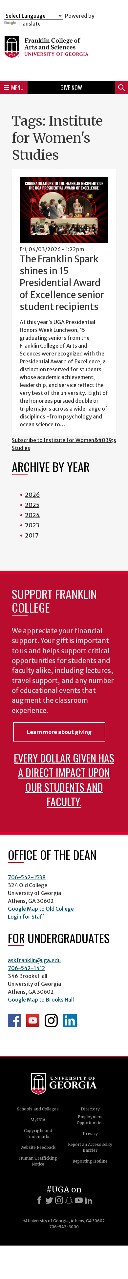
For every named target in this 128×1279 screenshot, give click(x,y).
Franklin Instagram (51, 1020)
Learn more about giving (59, 732)
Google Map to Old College (41, 908)
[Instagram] (59, 1200)
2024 (32, 515)
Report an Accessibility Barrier (90, 1147)
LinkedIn (71, 1020)
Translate (29, 23)
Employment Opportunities (90, 1119)
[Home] (64, 51)
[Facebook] (39, 1200)
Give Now (71, 87)
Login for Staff (26, 916)
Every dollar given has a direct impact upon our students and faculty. (64, 779)
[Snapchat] (69, 1200)
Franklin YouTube (32, 1020)
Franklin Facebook (14, 1020)
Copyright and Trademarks (38, 1133)
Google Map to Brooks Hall (41, 999)
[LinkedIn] (89, 1200)
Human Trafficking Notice (38, 1161)
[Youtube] (79, 1200)
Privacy (90, 1133)
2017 (32, 535)
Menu (17, 87)
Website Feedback (37, 1147)
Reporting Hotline (90, 1161)
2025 (32, 505)
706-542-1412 (26, 968)
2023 (32, 525)
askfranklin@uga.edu (34, 960)
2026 (32, 494)
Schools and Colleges (38, 1108)
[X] (49, 1200)
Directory (90, 1108)
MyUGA (38, 1119)
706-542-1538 (27, 877)
